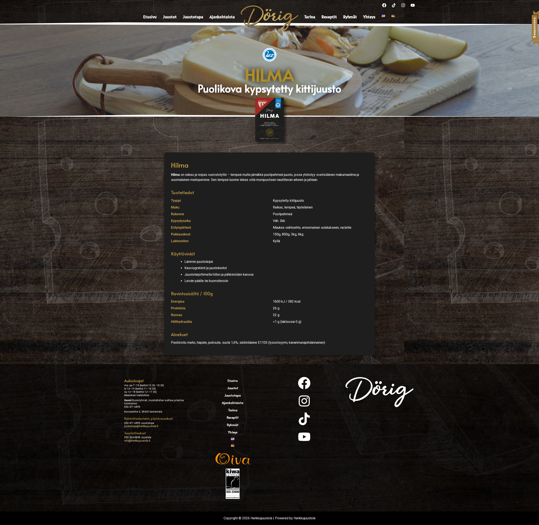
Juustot (170, 17)
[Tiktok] (394, 5)
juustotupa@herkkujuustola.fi (141, 426)
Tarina (309, 17)
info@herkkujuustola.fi (137, 440)
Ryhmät (350, 17)
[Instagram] (403, 5)
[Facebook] (384, 5)
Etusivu (150, 17)
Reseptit (329, 17)
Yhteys (369, 17)
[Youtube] (412, 5)
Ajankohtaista (222, 17)
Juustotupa (193, 17)
